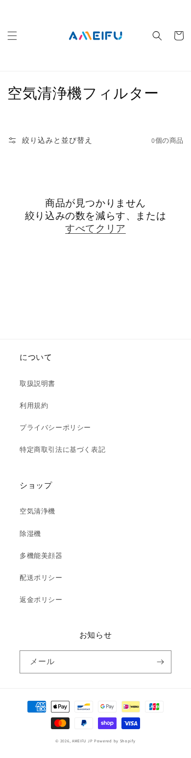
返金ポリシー (41, 599)
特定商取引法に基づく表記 (62, 449)
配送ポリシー (41, 577)
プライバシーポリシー (55, 427)
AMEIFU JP (82, 740)
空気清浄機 (37, 511)
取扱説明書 (37, 383)
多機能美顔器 (41, 555)
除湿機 (30, 533)
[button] (12, 35)
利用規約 (34, 405)
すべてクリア (95, 228)
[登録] (160, 661)
